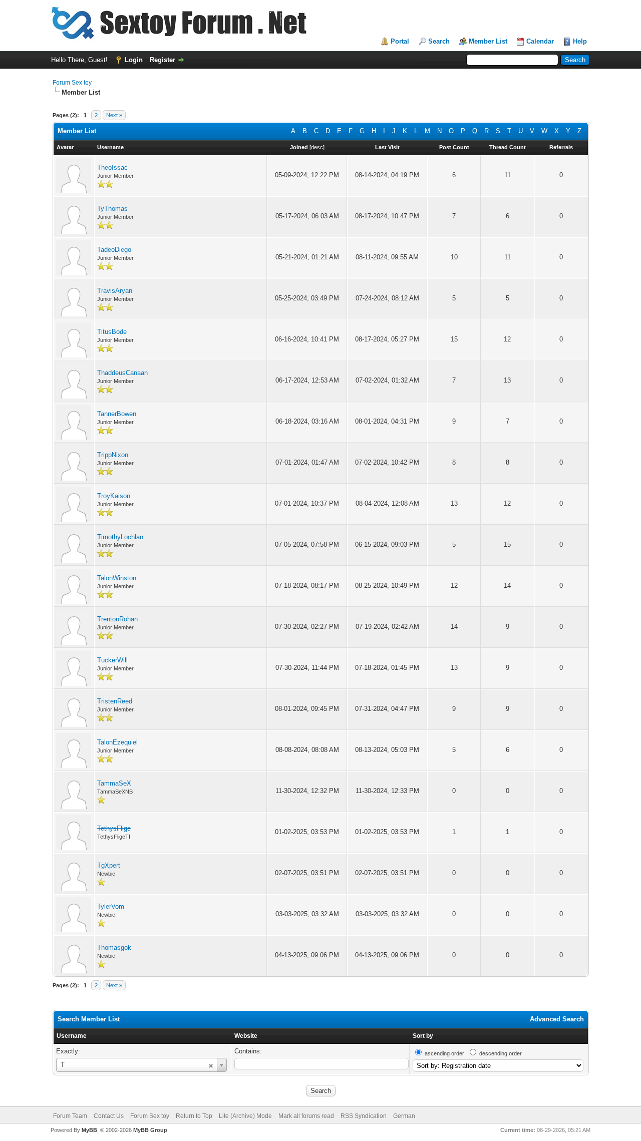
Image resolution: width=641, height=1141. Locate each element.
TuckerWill (112, 660)
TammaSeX (114, 783)
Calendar (540, 41)
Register (162, 60)
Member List (488, 41)
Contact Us (109, 1115)
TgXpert (108, 865)
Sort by (423, 1035)
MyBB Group (150, 1130)
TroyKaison (113, 496)
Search (439, 41)
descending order (500, 1053)
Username (72, 1035)
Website (245, 1035)
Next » (114, 115)
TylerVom (110, 906)
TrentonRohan (117, 619)
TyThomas (112, 208)
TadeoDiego (114, 249)
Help (580, 41)
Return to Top (194, 1115)
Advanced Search (557, 1019)
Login (134, 60)
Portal (400, 41)
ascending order (444, 1053)
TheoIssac (112, 167)
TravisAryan (114, 290)
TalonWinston (116, 578)
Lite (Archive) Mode (245, 1115)
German (404, 1115)
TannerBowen (116, 414)
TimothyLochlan (120, 537)
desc (317, 147)
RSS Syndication (364, 1115)
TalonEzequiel (117, 742)
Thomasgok (114, 947)
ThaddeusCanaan (122, 372)
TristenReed (114, 701)
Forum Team (70, 1115)
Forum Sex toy (72, 82)
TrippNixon (112, 455)
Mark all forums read (306, 1115)
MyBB (89, 1130)
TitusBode (112, 331)
